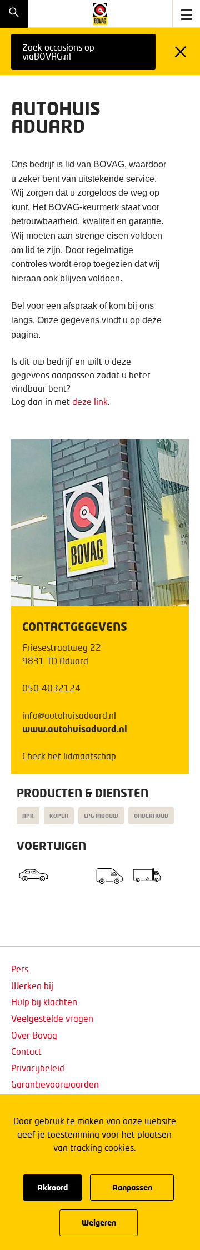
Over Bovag (34, 1035)
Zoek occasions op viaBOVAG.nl (58, 51)
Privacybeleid (37, 1068)
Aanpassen (132, 1187)
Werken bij (32, 985)
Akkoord (52, 1187)
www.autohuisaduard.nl (74, 728)
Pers (19, 969)
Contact (26, 1051)
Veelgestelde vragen (52, 1018)
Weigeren (99, 1222)
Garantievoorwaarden (55, 1084)
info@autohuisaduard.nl (69, 715)
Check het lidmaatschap (69, 755)
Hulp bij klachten (44, 1001)
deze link (90, 401)
